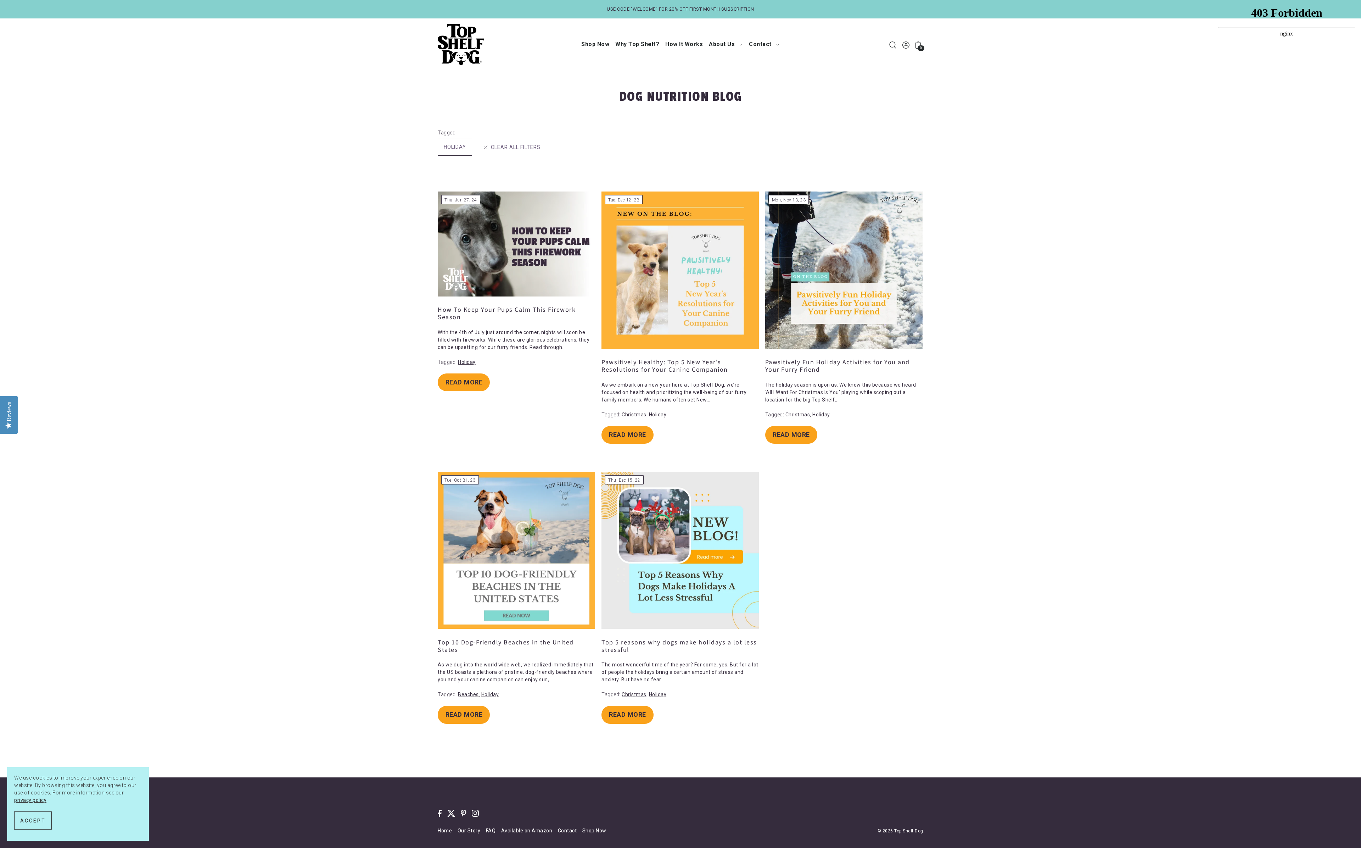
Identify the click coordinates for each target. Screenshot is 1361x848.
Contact (567, 830)
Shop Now (594, 830)
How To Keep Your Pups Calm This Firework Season (507, 313)
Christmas (634, 414)
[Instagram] (475, 813)
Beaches (468, 694)
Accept (33, 821)
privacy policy (30, 800)
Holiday (455, 147)
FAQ (491, 830)
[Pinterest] (463, 813)
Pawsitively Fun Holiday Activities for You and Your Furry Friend (837, 366)
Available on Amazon (527, 830)
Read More (464, 382)
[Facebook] (440, 813)
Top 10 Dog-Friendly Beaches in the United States (506, 646)
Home (445, 830)
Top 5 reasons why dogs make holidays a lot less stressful (679, 646)
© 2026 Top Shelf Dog (900, 831)
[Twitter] (451, 813)
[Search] (893, 44)
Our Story (469, 830)
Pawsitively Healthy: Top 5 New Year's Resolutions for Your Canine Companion (664, 366)
